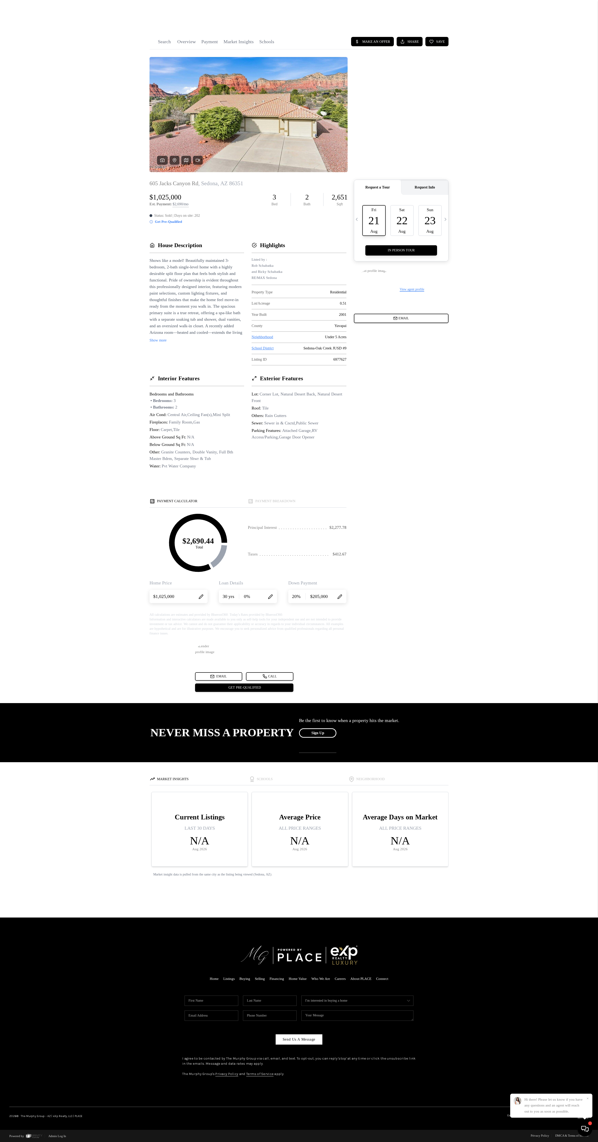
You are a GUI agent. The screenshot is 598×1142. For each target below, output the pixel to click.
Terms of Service (260, 1074)
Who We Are (320, 979)
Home (214, 979)
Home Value (298, 979)
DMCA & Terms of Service (572, 1135)
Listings (229, 979)
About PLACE (360, 979)
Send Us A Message (299, 1039)
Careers (340, 979)
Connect (382, 979)
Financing (277, 979)
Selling (260, 979)
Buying (244, 979)
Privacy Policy (226, 1074)
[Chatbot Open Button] (584, 1128)
